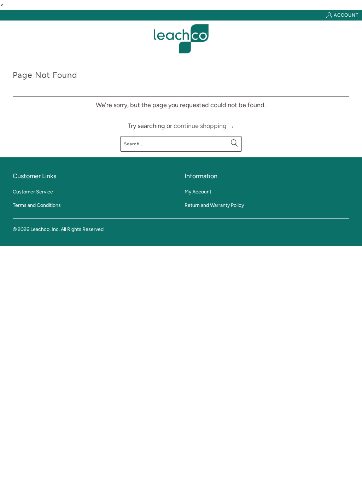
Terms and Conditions (37, 205)
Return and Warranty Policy (214, 205)
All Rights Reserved (82, 229)
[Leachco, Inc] (181, 39)
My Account (198, 192)
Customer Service (33, 192)
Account (346, 15)
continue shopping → (204, 126)
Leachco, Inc (44, 229)
